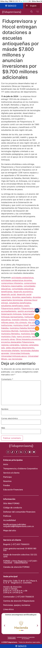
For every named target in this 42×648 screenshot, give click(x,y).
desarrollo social (8, 294)
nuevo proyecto (24, 336)
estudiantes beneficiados (20, 303)
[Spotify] (30, 452)
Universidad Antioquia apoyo (14, 356)
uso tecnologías (15, 359)
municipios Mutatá (27, 331)
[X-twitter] (25, 452)
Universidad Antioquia (20, 353)
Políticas (7, 516)
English (33, 6)
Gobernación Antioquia (11, 314)
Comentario (7, 379)
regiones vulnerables (10, 345)
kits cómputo (21, 322)
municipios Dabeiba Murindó (22, 328)
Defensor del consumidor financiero (19, 512)
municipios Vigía (8, 336)
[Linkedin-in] (21, 452)
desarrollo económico (23, 291)
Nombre (4, 409)
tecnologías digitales (10, 350)
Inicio (5, 464)
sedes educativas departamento (20, 348)
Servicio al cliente (11, 473)
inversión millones (20, 319)
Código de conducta (12, 507)
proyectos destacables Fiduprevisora (17, 342)
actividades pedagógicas (22, 277)
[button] (4, 625)
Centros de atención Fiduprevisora (18, 601)
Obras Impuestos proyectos (28, 339)
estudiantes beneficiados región (15, 305)
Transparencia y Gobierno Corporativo (20, 468)
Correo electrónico (9, 418)
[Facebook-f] (17, 452)
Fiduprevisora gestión (10, 308)
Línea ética (8, 609)
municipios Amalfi (21, 325)
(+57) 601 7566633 (20, 544)
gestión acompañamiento (29, 311)
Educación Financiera (13, 489)
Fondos (6, 485)
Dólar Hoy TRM (6, 1)
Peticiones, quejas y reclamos (16, 605)
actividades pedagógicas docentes (16, 280)
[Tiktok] (12, 452)
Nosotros (7, 481)
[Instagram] (8, 452)
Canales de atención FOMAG (16, 567)
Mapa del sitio (9, 530)
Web (3, 428)
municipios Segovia (29, 333)
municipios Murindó (9, 331)
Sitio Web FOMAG (11, 503)
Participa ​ (7, 477)
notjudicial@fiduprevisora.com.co (18, 526)
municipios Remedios (10, 333)
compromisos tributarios (12, 283)
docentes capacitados (22, 297)
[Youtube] (34, 452)
